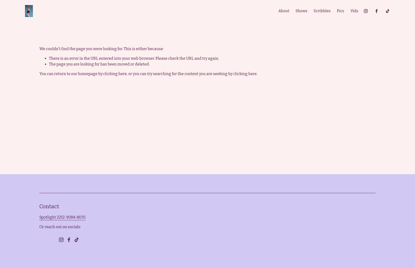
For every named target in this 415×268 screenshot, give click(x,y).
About (283, 11)
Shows (301, 11)
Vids (354, 11)
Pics (340, 11)
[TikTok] (387, 11)
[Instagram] (365, 11)
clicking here (115, 73)
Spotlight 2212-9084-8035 (62, 217)
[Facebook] (376, 11)
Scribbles (322, 11)
